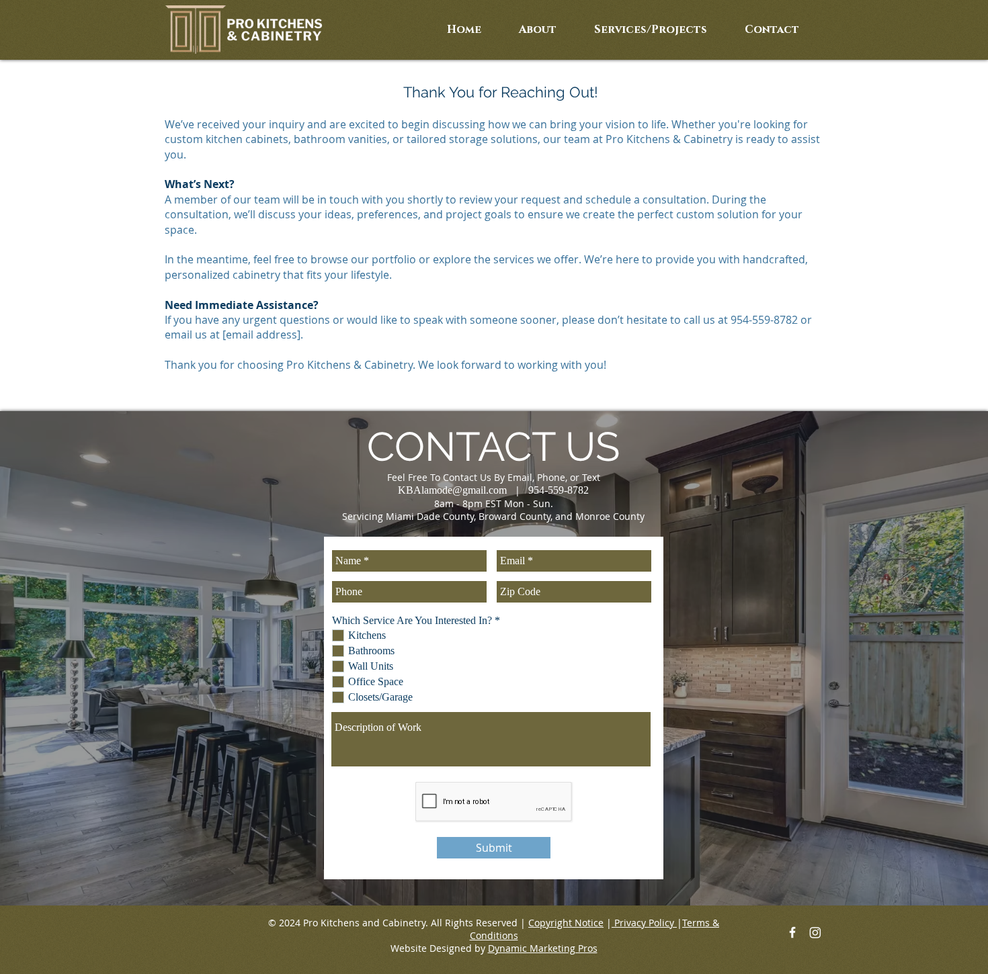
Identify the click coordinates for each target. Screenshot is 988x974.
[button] (650, 30)
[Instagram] (815, 932)
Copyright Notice (566, 922)
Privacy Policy (644, 922)
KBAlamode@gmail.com (452, 490)
